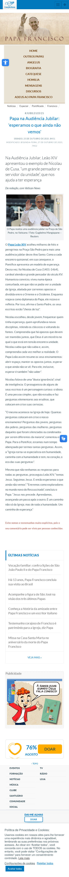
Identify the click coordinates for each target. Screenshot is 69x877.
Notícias (11, 106)
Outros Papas (33, 56)
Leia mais (24, 858)
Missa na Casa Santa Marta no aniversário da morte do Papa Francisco (28, 642)
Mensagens (33, 85)
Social (14, 807)
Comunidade (17, 801)
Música (14, 785)
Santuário (16, 796)
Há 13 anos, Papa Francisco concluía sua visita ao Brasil (32, 582)
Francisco (52, 106)
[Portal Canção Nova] (10, 4)
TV (41, 768)
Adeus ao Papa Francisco (33, 97)
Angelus (33, 62)
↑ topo (34, 764)
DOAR (33, 819)
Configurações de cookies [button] (20, 863)
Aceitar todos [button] (15, 868)
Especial (24, 106)
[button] (5, 62)
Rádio (43, 773)
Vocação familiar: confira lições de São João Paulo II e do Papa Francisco (33, 568)
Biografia (33, 68)
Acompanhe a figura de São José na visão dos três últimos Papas (31, 596)
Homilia (33, 79)
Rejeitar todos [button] (45, 863)
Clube (13, 790)
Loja (42, 779)
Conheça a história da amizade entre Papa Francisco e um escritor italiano (32, 611)
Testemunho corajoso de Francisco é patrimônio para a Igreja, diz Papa (32, 625)
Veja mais (35, 657)
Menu (58, 4)
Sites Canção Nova (64, 4)
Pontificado (38, 106)
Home (33, 50)
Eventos (15, 768)
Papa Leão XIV (17, 244)
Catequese (34, 74)
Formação (16, 773)
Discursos (33, 91)
